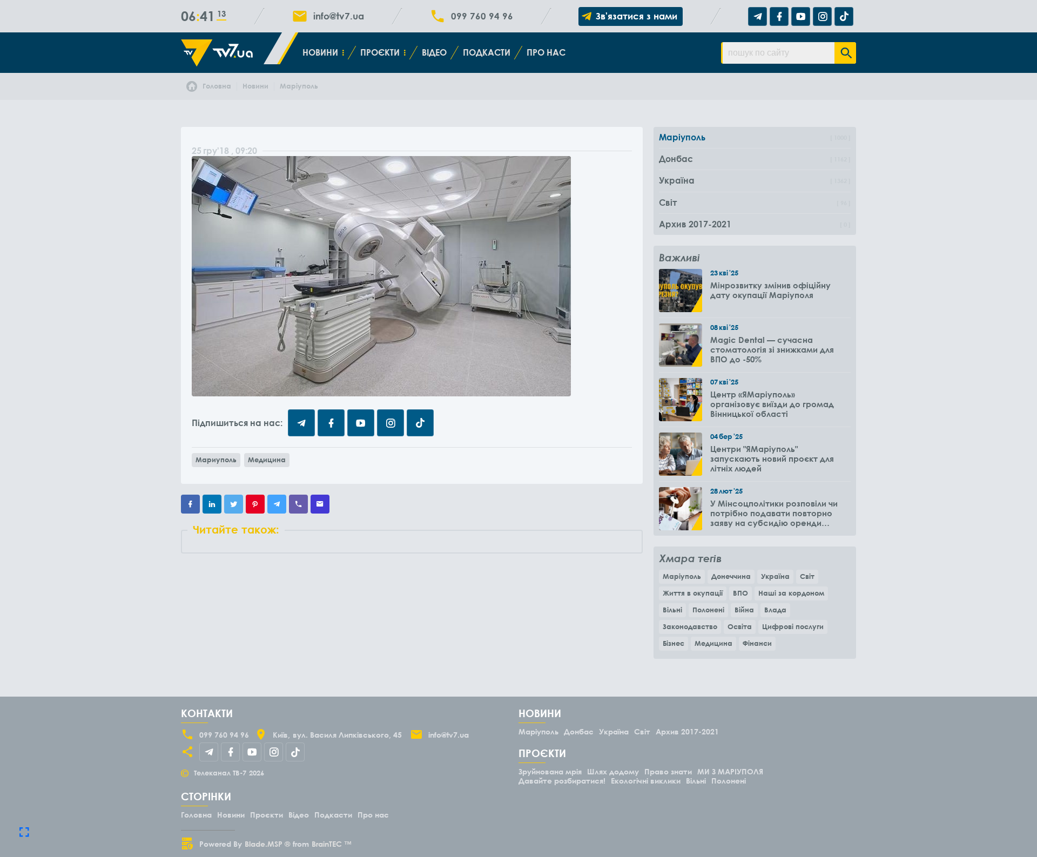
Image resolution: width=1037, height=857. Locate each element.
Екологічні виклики (646, 780)
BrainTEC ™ (332, 843)
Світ (807, 576)
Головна (196, 814)
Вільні (672, 609)
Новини (320, 52)
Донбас (579, 731)
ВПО (740, 593)
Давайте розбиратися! (561, 780)
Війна (744, 609)
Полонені (708, 609)
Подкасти (486, 52)
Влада (775, 609)
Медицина (267, 459)
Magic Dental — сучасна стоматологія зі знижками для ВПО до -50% (772, 349)
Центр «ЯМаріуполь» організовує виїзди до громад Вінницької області (772, 404)
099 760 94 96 (482, 16)
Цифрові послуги (793, 626)
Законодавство (690, 626)
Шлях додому (613, 771)
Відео (434, 52)
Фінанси (757, 643)
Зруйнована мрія (550, 771)
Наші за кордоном (791, 593)
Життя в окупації (693, 593)
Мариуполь (216, 459)
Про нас (546, 52)
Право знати (668, 771)
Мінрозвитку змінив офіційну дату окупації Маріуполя (770, 290)
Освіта (740, 626)
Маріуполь (682, 576)
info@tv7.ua (338, 16)
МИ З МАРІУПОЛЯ (730, 771)
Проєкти (380, 52)
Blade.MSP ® (267, 843)
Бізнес (673, 643)
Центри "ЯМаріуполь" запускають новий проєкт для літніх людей (772, 458)
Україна (775, 576)
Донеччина (731, 576)
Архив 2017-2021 (687, 731)
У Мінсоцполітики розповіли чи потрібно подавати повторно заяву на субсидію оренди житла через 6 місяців (774, 513)
